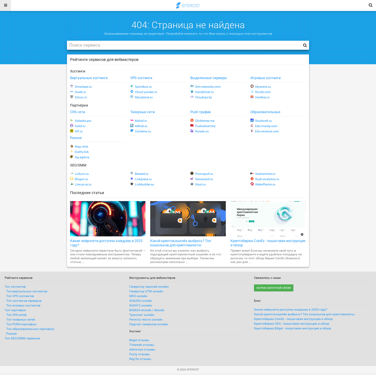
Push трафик (200, 112)
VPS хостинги (141, 78)
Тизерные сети (142, 112)
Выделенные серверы (208, 78)
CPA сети (77, 112)
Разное (76, 138)
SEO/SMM (78, 165)
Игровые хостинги (265, 78)
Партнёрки (79, 105)
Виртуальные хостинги (89, 78)
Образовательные (265, 112)
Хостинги (77, 71)
